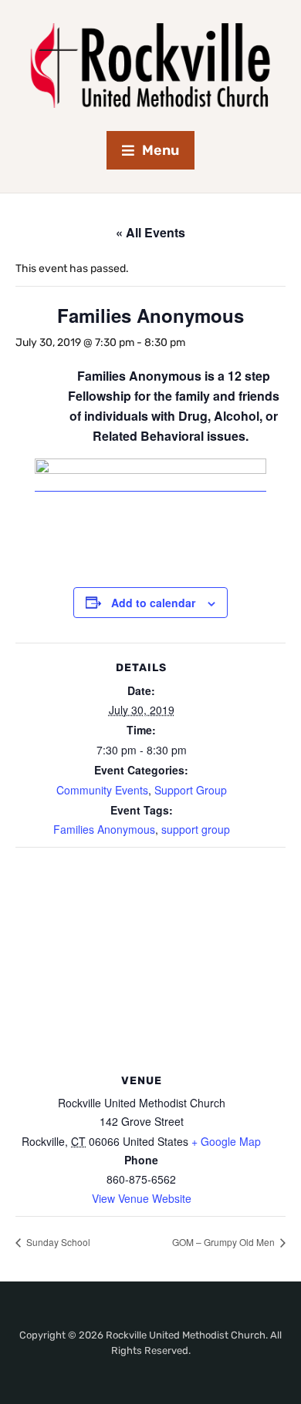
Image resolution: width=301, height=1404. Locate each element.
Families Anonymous (104, 829)
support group (195, 829)
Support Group (190, 790)
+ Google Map (226, 1141)
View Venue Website (141, 1198)
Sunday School (57, 1241)
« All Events (150, 232)
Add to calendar (153, 602)
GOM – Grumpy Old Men (224, 1241)
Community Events (102, 790)
